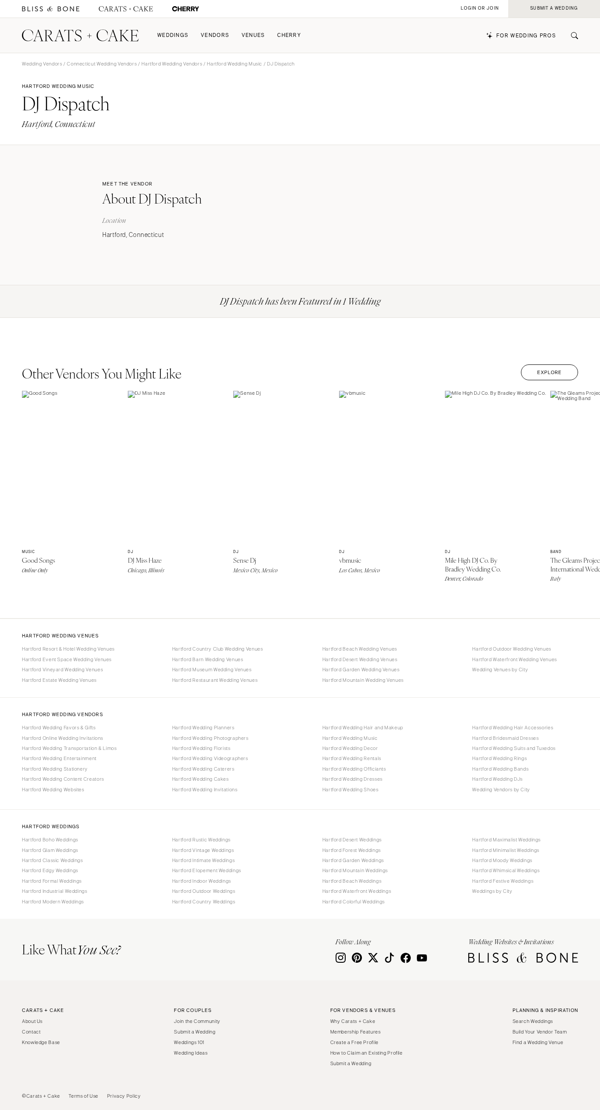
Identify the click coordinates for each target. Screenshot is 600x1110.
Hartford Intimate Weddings (203, 860)
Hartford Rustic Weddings (201, 839)
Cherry (289, 35)
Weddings (172, 35)
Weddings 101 (189, 1042)
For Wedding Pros (526, 36)
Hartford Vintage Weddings (203, 850)
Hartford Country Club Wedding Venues (217, 648)
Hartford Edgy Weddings (50, 870)
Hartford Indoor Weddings (201, 881)
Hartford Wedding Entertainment (59, 758)
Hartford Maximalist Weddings (506, 839)
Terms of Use (83, 1096)
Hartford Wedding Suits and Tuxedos (513, 748)
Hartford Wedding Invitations (205, 789)
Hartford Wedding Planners (203, 727)
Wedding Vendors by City (501, 789)
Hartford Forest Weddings (351, 850)
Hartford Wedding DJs (497, 779)
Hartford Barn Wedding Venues (207, 659)
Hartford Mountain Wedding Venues (363, 680)
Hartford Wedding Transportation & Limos (69, 748)
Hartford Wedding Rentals (351, 758)
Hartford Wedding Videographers (210, 758)
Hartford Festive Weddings (502, 881)
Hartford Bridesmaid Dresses (505, 738)
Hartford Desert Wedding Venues (360, 659)
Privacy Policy (124, 1096)
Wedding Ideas (190, 1052)
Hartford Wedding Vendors (171, 63)
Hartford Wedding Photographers (210, 738)
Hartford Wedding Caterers (203, 769)
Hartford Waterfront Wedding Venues (514, 659)
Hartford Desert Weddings (352, 839)
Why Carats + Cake (353, 1021)
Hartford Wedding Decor (350, 748)
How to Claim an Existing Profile (366, 1052)
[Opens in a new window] (51, 9)
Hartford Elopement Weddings (206, 870)
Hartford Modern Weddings (53, 901)
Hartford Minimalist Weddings (505, 850)
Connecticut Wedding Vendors (102, 63)
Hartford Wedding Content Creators (63, 779)
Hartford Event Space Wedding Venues (67, 659)
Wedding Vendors (42, 63)
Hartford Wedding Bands (500, 769)
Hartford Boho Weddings (50, 839)
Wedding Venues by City (500, 669)
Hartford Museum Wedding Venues (212, 669)
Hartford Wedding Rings (499, 758)
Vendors (215, 35)
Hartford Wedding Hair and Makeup (362, 727)
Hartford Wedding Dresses (352, 779)
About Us (32, 1021)
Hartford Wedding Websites (53, 789)
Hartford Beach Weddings (352, 881)
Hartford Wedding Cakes (200, 779)
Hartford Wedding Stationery (55, 769)
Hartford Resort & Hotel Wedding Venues (68, 648)
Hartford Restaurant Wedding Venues (214, 680)
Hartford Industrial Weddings (54, 891)
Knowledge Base (41, 1042)
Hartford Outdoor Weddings (203, 891)
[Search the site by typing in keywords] (571, 36)
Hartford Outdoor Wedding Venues (511, 648)
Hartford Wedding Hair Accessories (512, 727)
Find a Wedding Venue (538, 1042)
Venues (253, 35)
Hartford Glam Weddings (50, 850)
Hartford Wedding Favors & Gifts (59, 727)
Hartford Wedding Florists (201, 748)
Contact (31, 1031)
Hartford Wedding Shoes (350, 789)
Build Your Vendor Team (540, 1031)
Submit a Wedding (194, 1031)
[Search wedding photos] (185, 9)
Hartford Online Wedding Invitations (62, 738)
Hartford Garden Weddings (353, 860)
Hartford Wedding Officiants (354, 769)
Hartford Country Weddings (203, 901)
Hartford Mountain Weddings (355, 870)
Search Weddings (533, 1021)
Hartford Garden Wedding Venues (361, 669)
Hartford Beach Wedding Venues (359, 648)
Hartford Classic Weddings (52, 860)
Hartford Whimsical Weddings (505, 870)
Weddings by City (492, 891)
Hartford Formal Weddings (52, 881)
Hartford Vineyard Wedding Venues (62, 669)
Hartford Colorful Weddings (353, 901)
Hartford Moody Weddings (502, 860)
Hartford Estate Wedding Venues (59, 680)
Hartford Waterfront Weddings (356, 891)
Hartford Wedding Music (234, 63)
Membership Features (355, 1031)
